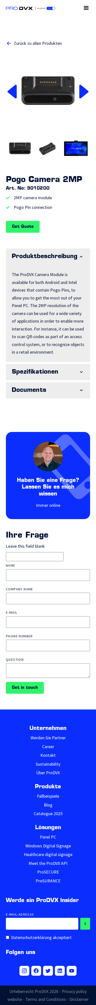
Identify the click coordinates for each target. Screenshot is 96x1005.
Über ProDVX (48, 772)
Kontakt (48, 755)
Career (48, 746)
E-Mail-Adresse (20, 914)
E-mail (11, 612)
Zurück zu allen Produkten (38, 43)
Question (15, 660)
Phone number (19, 636)
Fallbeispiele (48, 796)
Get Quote (23, 227)
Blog (48, 805)
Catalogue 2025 (48, 813)
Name (11, 565)
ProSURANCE (48, 881)
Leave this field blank (25, 546)
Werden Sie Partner (48, 738)
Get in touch (25, 688)
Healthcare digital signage (48, 854)
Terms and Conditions (45, 999)
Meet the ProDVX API (48, 863)
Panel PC (48, 837)
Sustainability (48, 764)
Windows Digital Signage (48, 846)
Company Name (19, 589)
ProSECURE (48, 872)
